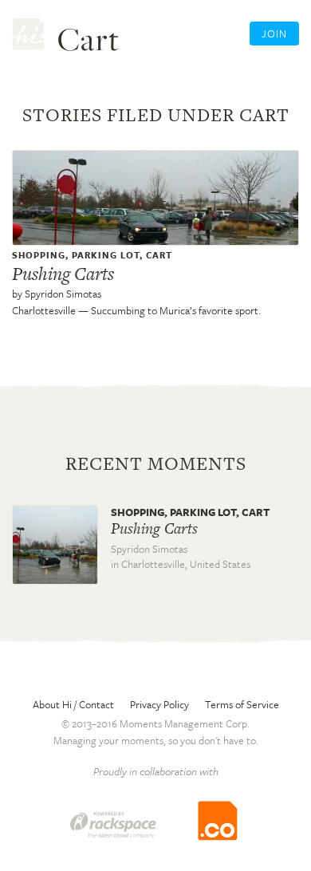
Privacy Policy (159, 704)
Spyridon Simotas (63, 294)
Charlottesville (44, 310)
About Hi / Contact (73, 704)
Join (274, 33)
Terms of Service (242, 704)
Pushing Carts (63, 273)
